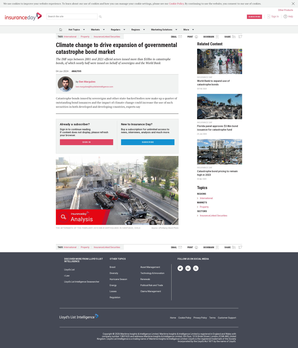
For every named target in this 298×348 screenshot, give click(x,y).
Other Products (285, 10)
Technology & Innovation (152, 273)
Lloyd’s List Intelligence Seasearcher (81, 281)
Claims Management (150, 291)
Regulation (115, 297)
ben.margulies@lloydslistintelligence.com (94, 87)
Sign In (275, 16)
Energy (113, 285)
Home (173, 317)
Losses (113, 291)
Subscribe (254, 17)
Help (290, 16)
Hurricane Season (118, 279)
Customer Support (227, 317)
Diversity (114, 273)
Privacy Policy (200, 317)
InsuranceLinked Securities (107, 36)
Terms (212, 317)
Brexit (112, 267)
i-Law (67, 275)
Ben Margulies (87, 81)
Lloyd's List (69, 269)
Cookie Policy (176, 3)
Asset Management (150, 267)
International (70, 36)
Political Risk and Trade (151, 285)
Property (85, 36)
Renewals (145, 279)
